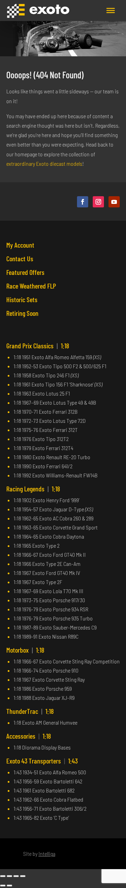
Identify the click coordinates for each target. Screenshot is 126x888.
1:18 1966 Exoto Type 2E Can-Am (47, 563)
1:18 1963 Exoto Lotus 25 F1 (42, 393)
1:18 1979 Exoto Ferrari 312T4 (43, 448)
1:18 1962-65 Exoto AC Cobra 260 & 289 (53, 518)
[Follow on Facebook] (82, 201)
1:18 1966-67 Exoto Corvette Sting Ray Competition (67, 661)
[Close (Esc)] (23, 876)
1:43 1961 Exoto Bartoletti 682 (44, 790)
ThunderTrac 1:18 (30, 711)
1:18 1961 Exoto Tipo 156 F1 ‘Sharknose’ (58, 384)
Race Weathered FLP (31, 286)
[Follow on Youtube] (114, 201)
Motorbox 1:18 (25, 650)
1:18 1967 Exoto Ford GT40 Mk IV (47, 572)
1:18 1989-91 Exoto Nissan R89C (46, 636)
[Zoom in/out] (3, 876)
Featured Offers (25, 272)
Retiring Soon (22, 313)
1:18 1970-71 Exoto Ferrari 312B (46, 411)
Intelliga (46, 853)
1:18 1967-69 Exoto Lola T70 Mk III (48, 591)
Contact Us (19, 258)
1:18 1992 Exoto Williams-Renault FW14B (56, 475)
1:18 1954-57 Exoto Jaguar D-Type (53, 509)
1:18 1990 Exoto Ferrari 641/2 (43, 466)
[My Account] (99, 10)
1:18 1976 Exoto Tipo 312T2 (41, 438)
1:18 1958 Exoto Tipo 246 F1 (46, 375)
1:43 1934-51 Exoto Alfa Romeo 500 (50, 772)
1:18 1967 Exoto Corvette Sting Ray (49, 679)
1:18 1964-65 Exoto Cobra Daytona (49, 536)
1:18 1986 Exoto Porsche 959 (43, 688)
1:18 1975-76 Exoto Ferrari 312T (46, 429)
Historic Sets (21, 299)
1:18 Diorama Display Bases (42, 747)
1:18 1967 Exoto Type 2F (38, 581)
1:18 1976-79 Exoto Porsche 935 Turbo (53, 618)
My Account (20, 245)
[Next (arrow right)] (9, 886)
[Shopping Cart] (91, 10)
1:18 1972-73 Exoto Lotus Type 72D (50, 420)
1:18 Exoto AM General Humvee (45, 722)
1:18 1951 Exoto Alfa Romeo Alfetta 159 (57, 357)
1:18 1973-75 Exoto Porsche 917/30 (49, 600)
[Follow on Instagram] (98, 201)
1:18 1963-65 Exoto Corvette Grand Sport (56, 527)
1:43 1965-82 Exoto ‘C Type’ (41, 817)
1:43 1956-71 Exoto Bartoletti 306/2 (50, 808)
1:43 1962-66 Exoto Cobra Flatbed (48, 799)
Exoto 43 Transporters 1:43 (42, 760)
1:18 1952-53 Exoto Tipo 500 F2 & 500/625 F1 (60, 366)
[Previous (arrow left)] (3, 886)
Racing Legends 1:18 (33, 488)
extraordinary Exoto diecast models (44, 163)
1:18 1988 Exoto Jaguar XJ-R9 (44, 697)
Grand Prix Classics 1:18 (37, 345)
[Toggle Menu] (110, 10)
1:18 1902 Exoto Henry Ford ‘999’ (46, 500)
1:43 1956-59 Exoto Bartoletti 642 (48, 781)
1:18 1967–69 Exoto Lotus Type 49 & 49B (55, 402)
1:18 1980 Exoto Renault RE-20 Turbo (52, 457)
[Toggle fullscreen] (9, 876)
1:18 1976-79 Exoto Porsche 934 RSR (51, 609)
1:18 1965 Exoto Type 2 (36, 545)
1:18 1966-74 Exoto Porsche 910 (46, 670)
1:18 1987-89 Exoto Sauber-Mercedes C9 (55, 627)
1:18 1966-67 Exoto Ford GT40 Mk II (50, 554)
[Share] (16, 876)
